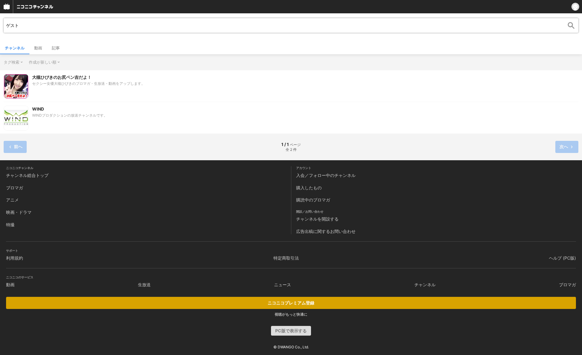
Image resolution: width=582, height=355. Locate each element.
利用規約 (14, 257)
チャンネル (15, 47)
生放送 (144, 284)
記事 (56, 47)
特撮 (10, 224)
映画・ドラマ (19, 212)
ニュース (282, 284)
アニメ (12, 199)
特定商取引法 (286, 257)
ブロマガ (14, 187)
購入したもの (309, 187)
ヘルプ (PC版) (562, 257)
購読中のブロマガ (313, 199)
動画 (38, 47)
